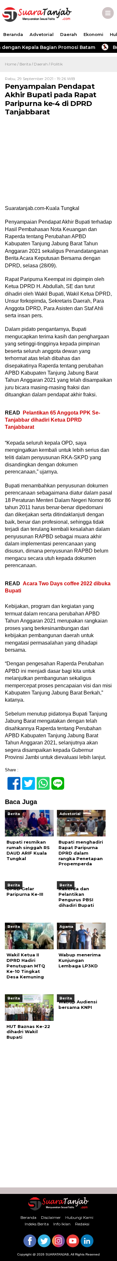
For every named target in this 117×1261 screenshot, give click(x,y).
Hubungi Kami (79, 1217)
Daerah (68, 34)
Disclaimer (51, 1217)
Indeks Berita (37, 1223)
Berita (25, 64)
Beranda (13, 34)
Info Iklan (62, 1223)
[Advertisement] (58, 1116)
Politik (57, 64)
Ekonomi (93, 34)
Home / (12, 64)
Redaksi (82, 1223)
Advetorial (42, 34)
